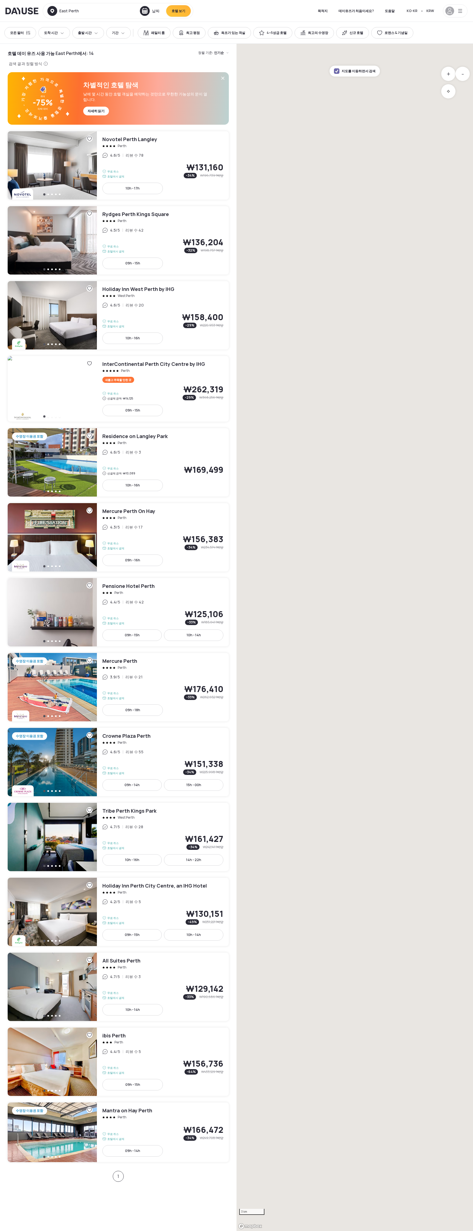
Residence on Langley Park (118, 462)
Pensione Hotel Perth (118, 612)
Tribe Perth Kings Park (118, 837)
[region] (354, 637)
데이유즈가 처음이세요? (356, 10)
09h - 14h (132, 785)
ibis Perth (118, 1062)
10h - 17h (133, 188)
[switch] (154, 33)
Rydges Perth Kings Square (118, 240)
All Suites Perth (118, 987)
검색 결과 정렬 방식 (25, 63)
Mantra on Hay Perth (118, 1132)
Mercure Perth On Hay (118, 537)
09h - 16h (132, 560)
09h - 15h (132, 263)
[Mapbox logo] (250, 1226)
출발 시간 (85, 32)
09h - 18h (132, 710)
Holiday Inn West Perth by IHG (118, 315)
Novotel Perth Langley (118, 165)
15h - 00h (193, 785)
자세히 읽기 (96, 111)
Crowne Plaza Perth (118, 762)
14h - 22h (193, 859)
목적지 (323, 10)
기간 (115, 32)
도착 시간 (51, 32)
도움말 (390, 10)
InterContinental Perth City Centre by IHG (118, 389)
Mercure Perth (118, 687)
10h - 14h (194, 635)
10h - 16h (133, 338)
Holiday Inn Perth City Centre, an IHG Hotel (118, 912)
